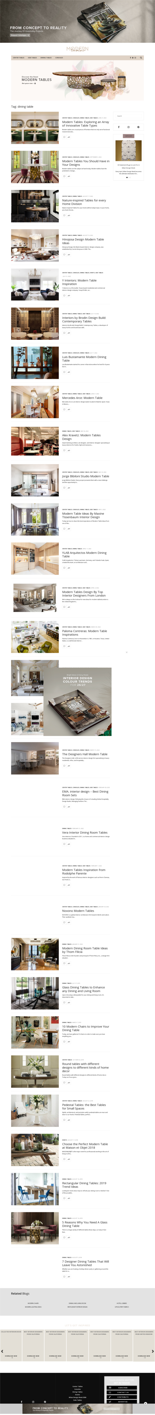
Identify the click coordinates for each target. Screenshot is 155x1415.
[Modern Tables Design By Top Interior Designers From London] (35, 598)
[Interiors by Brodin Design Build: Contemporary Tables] (35, 324)
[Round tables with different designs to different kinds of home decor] (35, 1071)
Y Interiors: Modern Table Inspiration (79, 282)
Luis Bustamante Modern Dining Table (84, 358)
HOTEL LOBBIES (122, 1303)
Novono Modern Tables (78, 911)
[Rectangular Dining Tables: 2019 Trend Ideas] (35, 1189)
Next (151, 1401)
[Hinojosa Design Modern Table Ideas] (35, 245)
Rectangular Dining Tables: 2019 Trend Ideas (84, 1185)
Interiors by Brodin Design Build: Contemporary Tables (84, 319)
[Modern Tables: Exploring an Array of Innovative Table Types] (35, 128)
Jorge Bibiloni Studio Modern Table (85, 476)
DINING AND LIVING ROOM (77, 1303)
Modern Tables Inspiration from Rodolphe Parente (83, 871)
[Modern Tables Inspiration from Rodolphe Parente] (35, 876)
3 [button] (130, 177)
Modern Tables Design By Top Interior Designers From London (84, 593)
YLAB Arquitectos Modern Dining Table (84, 554)
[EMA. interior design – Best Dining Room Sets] (35, 797)
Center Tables (18, 58)
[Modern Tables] (77, 49)
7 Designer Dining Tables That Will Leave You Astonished (85, 1263)
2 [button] (128, 177)
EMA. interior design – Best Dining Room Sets (85, 793)
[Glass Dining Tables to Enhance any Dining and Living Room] (35, 993)
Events (92, 272)
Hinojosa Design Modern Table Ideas (83, 241)
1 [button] (127, 177)
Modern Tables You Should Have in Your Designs (85, 163)
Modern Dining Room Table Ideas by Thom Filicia (85, 950)
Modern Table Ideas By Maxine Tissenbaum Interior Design (83, 515)
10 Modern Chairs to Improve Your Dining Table (85, 1028)
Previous (3, 1401)
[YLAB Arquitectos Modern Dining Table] (35, 558)
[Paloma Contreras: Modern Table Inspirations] (35, 637)
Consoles (59, 58)
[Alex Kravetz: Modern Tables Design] (35, 441)
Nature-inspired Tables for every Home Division (84, 202)
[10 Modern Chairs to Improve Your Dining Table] (35, 1032)
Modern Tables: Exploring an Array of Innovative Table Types (85, 123)
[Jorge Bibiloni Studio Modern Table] (35, 480)
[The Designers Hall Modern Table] (64, 766)
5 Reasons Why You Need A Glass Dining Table (84, 1224)
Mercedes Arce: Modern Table (82, 398)
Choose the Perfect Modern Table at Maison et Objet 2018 (85, 1146)
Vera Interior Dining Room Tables (84, 832)
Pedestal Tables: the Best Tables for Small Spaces (84, 1106)
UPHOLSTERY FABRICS (122, 1307)
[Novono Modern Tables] (35, 915)
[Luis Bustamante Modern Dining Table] (35, 363)
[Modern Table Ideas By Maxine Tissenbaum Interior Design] (35, 519)
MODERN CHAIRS (33, 1303)
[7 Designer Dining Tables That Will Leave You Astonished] (35, 1267)
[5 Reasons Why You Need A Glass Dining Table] (35, 1228)
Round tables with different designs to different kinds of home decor (85, 1067)
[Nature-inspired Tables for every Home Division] (35, 206)
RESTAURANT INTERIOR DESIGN (77, 1307)
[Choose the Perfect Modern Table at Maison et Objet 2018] (35, 1150)
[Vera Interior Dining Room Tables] (35, 836)
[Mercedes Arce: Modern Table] (35, 402)
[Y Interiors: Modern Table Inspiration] (35, 284)
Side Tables (32, 58)
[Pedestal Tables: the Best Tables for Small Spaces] (35, 1111)
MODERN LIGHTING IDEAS (33, 1307)
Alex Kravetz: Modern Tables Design (81, 437)
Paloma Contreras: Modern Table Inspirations (84, 633)
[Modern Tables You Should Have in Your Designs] (35, 167)
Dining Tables (46, 58)
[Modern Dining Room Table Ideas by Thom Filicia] (35, 954)
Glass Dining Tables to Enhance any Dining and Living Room (83, 989)
